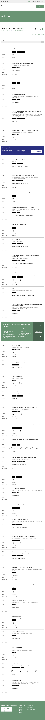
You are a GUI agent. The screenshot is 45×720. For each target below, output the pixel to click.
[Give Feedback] (3, 1)
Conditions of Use (28, 716)
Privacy (22, 716)
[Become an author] (7, 1)
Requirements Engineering (10, 6)
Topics (40, 6)
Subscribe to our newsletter (38, 335)
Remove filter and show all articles (38, 34)
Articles (29, 1)
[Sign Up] (1, 1)
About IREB (21, 707)
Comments (34, 1)
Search (42, 1)
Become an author (30, 711)
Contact (20, 712)
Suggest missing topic (36, 151)
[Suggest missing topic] (5, 1)
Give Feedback (29, 707)
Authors (38, 1)
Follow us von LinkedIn (38, 331)
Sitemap (14, 716)
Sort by (2, 40)
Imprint (18, 716)
